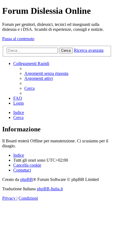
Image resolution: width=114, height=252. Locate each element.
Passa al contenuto (18, 38)
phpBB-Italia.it (50, 188)
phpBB (26, 179)
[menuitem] (46, 73)
